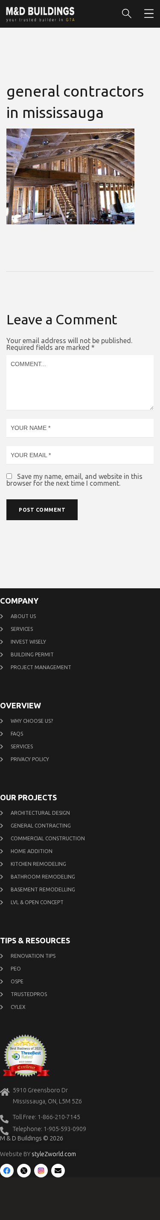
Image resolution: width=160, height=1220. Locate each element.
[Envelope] (58, 1170)
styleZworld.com (54, 1154)
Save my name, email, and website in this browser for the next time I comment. (74, 480)
